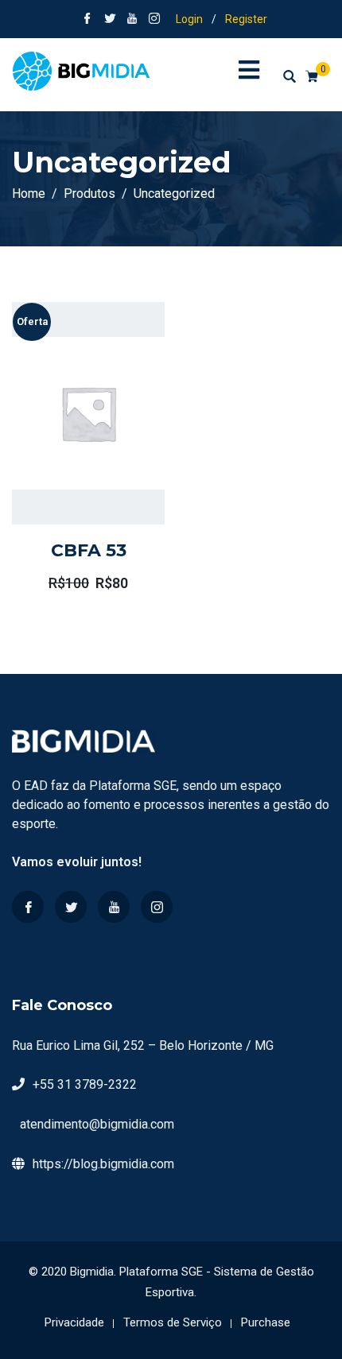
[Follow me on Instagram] (154, 20)
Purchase (265, 1322)
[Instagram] (157, 907)
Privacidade (74, 1322)
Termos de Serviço (172, 1322)
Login (189, 19)
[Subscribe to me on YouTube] (132, 20)
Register (246, 19)
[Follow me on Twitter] (109, 20)
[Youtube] (114, 907)
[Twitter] (71, 907)
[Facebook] (28, 907)
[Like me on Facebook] (87, 20)
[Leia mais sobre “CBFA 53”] (66, 450)
